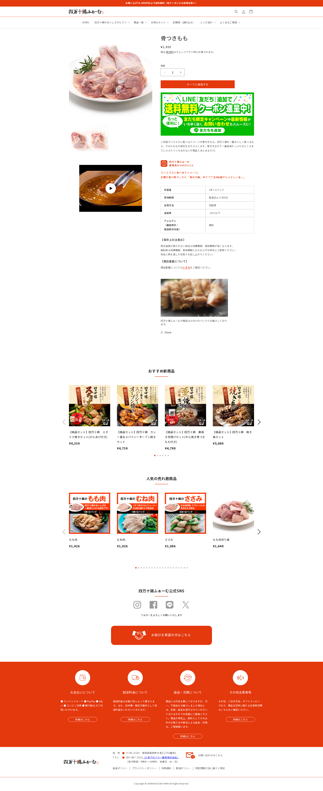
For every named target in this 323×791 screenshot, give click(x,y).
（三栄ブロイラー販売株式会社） (161, 757)
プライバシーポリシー (144, 768)
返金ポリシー (120, 768)
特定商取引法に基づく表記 (210, 768)
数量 (163, 65)
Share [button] (168, 332)
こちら (186, 267)
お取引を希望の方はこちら (171, 634)
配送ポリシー (183, 768)
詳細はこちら (82, 719)
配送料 (170, 52)
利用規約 (166, 768)
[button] (236, 11)
